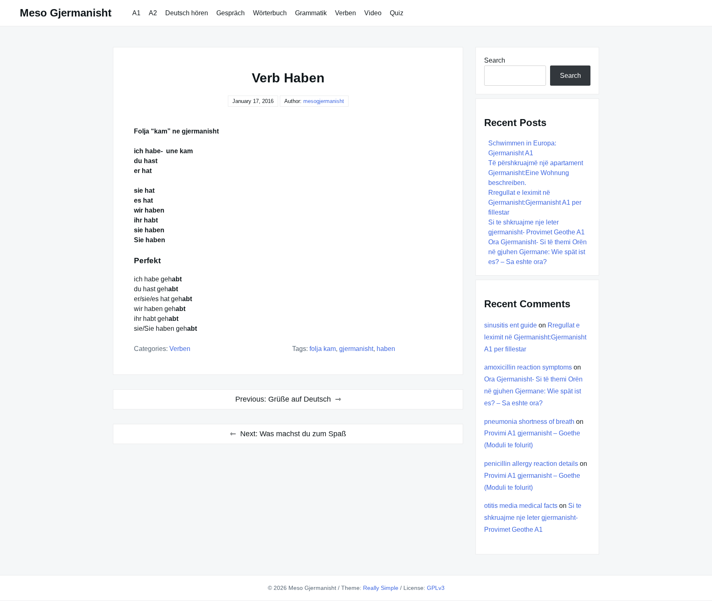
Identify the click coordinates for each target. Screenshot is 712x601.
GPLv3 (436, 588)
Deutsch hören (186, 12)
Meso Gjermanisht (66, 13)
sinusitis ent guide (510, 325)
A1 (136, 12)
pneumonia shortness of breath (529, 421)
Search (494, 60)
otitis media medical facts (520, 505)
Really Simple (380, 588)
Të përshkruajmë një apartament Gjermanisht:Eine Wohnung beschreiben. (535, 172)
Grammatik (311, 12)
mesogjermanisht (323, 101)
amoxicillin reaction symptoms (528, 367)
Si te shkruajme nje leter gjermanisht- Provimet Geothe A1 (532, 517)
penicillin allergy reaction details (531, 463)
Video (373, 12)
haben (386, 348)
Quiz (396, 12)
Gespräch (230, 12)
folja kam (322, 348)
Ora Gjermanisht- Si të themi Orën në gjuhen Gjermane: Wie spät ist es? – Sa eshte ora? (537, 252)
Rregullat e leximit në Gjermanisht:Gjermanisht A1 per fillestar (534, 202)
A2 (153, 12)
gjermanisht (356, 348)
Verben (345, 12)
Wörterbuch (270, 12)
